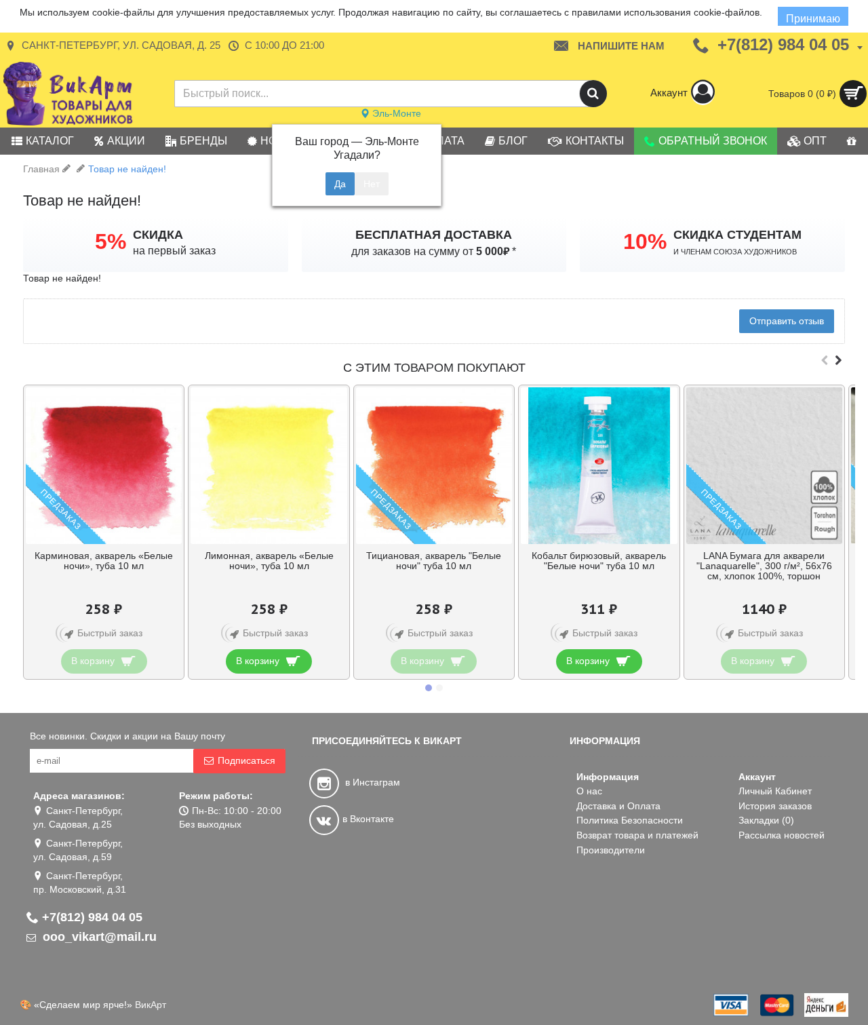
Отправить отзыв (786, 320)
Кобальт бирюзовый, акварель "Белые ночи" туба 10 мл (599, 560)
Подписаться (246, 760)
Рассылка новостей (781, 835)
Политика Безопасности (629, 820)
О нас (589, 791)
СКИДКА (158, 234)
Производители (610, 850)
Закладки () (766, 820)
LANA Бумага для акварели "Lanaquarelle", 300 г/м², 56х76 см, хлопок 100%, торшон (764, 566)
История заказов (775, 805)
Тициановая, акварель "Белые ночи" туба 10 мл (433, 560)
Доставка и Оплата (618, 805)
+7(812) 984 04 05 (92, 917)
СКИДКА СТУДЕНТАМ (737, 234)
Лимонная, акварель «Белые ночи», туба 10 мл (269, 560)
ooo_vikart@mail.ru (98, 937)
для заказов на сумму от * (433, 251)
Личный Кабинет (775, 791)
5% (110, 241)
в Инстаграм (371, 782)
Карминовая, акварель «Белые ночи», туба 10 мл (104, 560)
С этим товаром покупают (434, 367)
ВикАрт (150, 1004)
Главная (41, 168)
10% (645, 241)
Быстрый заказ (109, 632)
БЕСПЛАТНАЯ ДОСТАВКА (433, 234)
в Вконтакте (368, 818)
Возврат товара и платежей (637, 835)
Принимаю (813, 18)
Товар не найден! (127, 168)
